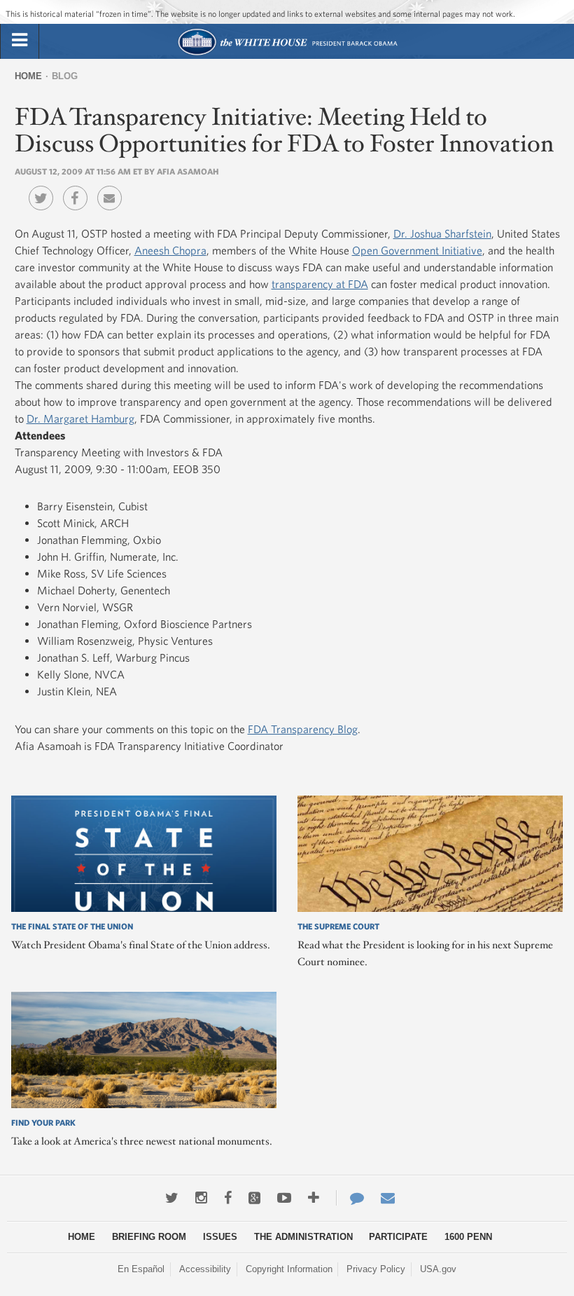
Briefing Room (149, 1237)
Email (113, 188)
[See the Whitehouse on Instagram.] (201, 1198)
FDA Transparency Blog (303, 729)
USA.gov (438, 1269)
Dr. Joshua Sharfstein (442, 233)
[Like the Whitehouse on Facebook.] (228, 1198)
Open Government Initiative (417, 250)
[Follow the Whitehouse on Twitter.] (171, 1198)
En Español (141, 1269)
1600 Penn (468, 1237)
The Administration (303, 1237)
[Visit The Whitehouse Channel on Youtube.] (284, 1198)
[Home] (287, 53)
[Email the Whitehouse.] (388, 1198)
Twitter (44, 188)
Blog (65, 76)
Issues (220, 1237)
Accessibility (205, 1269)
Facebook (78, 188)
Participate (398, 1237)
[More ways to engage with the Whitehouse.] (313, 1198)
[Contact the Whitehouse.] (350, 1198)
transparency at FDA (320, 284)
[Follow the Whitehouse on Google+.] (254, 1198)
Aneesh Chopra (170, 250)
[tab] (19, 40)
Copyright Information (289, 1269)
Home (28, 76)
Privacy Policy (375, 1269)
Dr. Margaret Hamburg (80, 418)
